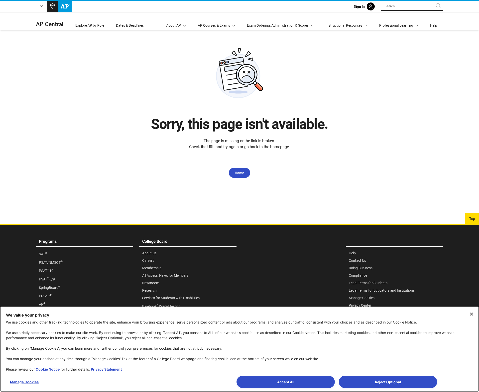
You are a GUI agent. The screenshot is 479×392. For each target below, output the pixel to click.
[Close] (471, 314)
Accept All (285, 382)
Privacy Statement (106, 369)
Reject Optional (388, 382)
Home (239, 173)
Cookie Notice (48, 369)
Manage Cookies (24, 382)
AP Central (49, 24)
